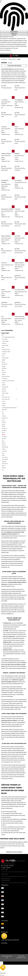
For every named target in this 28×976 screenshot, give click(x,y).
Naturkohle (21, 609)
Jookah (4, 416)
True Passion (5, 459)
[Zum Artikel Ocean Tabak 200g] (13, 97)
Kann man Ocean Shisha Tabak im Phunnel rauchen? (12, 824)
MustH (3, 424)
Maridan (4, 422)
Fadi (3, 395)
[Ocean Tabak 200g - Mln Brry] (7, 202)
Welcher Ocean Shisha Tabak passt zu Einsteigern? (14, 819)
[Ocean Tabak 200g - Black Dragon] (7, 173)
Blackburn (4, 368)
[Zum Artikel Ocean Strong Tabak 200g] (26, 206)
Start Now (4, 451)
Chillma (3, 384)
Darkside (4, 389)
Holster (3, 405)
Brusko (3, 374)
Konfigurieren (14, 33)
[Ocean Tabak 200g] (7, 93)
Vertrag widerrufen (5, 878)
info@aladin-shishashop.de (7, 863)
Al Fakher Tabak (6, 349)
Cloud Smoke (5, 387)
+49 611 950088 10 (20, 860)
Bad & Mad (4, 364)
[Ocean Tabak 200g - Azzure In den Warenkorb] (26, 151)
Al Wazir (4, 353)
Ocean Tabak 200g (5, 101)
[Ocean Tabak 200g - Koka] (21, 93)
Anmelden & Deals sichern (14, 852)
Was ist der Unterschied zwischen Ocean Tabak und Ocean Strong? (13, 816)
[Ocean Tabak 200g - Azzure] (21, 146)
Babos (3, 362)
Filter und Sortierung (14, 65)
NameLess (4, 428)
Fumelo (3, 403)
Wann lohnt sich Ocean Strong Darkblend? (12, 821)
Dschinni (4, 391)
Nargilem (4, 430)
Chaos (3, 382)
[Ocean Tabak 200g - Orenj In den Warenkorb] (13, 124)
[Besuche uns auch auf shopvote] (4, 935)
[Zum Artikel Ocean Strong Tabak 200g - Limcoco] (26, 314)
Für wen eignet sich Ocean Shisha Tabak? (12, 813)
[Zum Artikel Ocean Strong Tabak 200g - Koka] (13, 314)
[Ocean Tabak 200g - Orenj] (7, 120)
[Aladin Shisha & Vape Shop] (14, 56)
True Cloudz (5, 457)
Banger (3, 366)
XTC (3, 470)
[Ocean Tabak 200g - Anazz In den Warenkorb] (13, 287)
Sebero (3, 443)
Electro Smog (5, 393)
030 (3, 335)
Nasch (3, 432)
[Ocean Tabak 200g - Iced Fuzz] (7, 256)
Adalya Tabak (5, 345)
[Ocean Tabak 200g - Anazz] (7, 282)
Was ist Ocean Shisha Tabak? (9, 811)
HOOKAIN (4, 409)
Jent (3, 413)
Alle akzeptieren (14, 31)
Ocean (3, 434)
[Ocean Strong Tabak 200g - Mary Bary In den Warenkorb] (26, 260)
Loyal (3, 420)
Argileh (3, 360)
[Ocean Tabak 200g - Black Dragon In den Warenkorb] (13, 177)
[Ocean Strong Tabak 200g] (21, 202)
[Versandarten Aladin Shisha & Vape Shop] (14, 926)
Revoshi (4, 438)
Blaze (3, 370)
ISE (2, 411)
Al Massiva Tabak (6, 351)
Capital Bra (4, 378)
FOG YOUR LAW (6, 397)
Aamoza (4, 343)
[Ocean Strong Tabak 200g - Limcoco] (21, 309)
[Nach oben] (1, 963)
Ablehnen (14, 35)
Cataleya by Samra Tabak (8, 380)
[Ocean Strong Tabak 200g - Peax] (21, 229)
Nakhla (3, 426)
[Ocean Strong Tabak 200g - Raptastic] (7, 229)
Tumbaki (4, 461)
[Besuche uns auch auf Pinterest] (14, 945)
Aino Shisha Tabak (10, 724)
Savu (3, 440)
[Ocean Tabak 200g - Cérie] (21, 120)
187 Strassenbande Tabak (8, 337)
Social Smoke (5, 447)
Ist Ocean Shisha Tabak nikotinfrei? (10, 830)
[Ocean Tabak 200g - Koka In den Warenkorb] (26, 97)
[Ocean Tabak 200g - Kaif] (21, 282)
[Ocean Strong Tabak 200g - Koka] (7, 309)
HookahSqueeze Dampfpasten (9, 407)
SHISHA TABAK (5, 333)
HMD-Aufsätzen (5, 599)
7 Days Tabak (5, 341)
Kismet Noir (4, 418)
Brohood (4, 372)
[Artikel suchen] (23, 56)
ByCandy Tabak (5, 376)
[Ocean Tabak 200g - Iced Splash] (21, 173)
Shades (3, 445)
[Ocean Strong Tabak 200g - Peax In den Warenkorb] (26, 233)
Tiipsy (3, 455)
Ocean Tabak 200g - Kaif (20, 291)
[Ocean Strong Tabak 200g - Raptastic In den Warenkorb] (13, 233)
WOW (3, 465)
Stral (3, 453)
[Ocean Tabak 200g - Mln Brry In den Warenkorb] (13, 206)
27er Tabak (4, 339)
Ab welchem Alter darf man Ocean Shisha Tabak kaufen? (13, 833)
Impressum (2, 53)
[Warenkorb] (26, 56)
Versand (21, 959)
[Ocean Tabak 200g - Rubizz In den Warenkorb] (13, 151)
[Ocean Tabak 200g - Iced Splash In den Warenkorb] (26, 177)
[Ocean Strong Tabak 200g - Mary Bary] (21, 256)
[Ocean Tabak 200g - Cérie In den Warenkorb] (26, 124)
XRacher (4, 467)
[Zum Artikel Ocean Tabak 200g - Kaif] (26, 287)
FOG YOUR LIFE (5, 399)
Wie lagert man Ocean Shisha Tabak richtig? (12, 828)
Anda (3, 355)
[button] (7, 97)
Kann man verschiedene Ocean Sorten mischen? (14, 827)
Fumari (3, 401)
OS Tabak (4, 436)
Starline (4, 449)
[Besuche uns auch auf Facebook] (14, 948)
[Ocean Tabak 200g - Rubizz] (7, 146)
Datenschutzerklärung (5, 50)
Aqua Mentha (5, 358)
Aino (3, 347)
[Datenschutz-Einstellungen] (0, 1)
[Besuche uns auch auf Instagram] (14, 950)
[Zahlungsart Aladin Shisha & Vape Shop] (14, 902)
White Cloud (5, 463)
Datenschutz (9, 53)
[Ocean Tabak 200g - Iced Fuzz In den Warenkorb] (13, 260)
